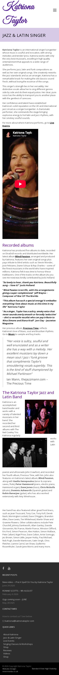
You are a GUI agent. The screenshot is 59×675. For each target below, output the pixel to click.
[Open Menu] (55, 10)
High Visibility (51, 668)
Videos (6, 653)
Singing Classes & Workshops (18, 644)
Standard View (38, 668)
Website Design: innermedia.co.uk (10, 670)
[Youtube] (10, 568)
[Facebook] (4, 568)
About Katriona (10, 634)
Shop (6, 647)
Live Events (8, 640)
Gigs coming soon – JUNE (14, 599)
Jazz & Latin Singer (12, 637)
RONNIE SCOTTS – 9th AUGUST (17, 590)
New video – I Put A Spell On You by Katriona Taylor (27, 582)
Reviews (7, 650)
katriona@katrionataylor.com (19, 620)
